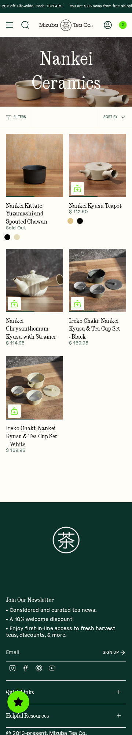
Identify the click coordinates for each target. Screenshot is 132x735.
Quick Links (20, 692)
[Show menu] (9, 25)
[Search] (25, 25)
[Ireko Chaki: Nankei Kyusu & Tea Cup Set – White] (34, 388)
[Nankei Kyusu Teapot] (97, 165)
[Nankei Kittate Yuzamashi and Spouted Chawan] (34, 165)
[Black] (7, 237)
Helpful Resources (27, 715)
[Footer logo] (66, 540)
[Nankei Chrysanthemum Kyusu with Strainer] (34, 280)
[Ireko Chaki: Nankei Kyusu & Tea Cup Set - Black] (97, 280)
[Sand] (70, 221)
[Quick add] (77, 188)
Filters (20, 117)
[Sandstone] (17, 237)
